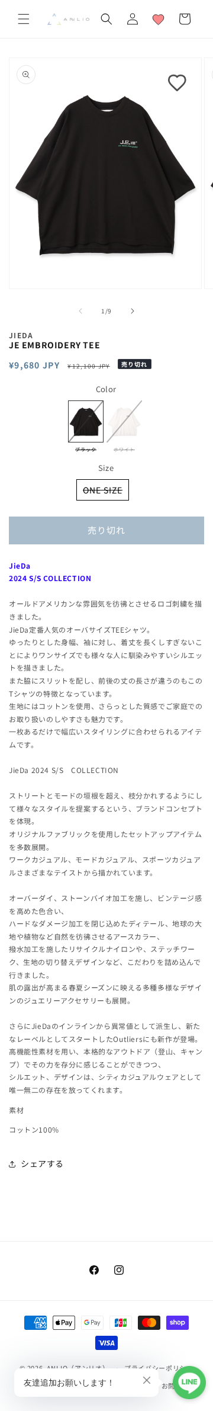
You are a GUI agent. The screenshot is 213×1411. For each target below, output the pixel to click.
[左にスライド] (80, 311)
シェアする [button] (42, 1163)
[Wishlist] (159, 19)
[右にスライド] (133, 311)
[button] (24, 19)
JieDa (21, 335)
